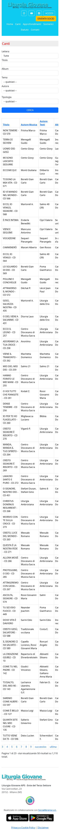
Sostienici (48, 24)
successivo (40, 746)
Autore (5, 86)
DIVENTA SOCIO (46, 18)
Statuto (25, 29)
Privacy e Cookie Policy (23, 827)
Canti (18, 24)
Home (10, 24)
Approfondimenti (32, 24)
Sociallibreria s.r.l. (47, 810)
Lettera (5, 51)
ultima (53, 746)
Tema (4, 77)
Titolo (5, 60)
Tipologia (6, 97)
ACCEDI (49, 13)
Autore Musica (29, 124)
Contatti (35, 29)
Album (5, 68)
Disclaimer (43, 827)
